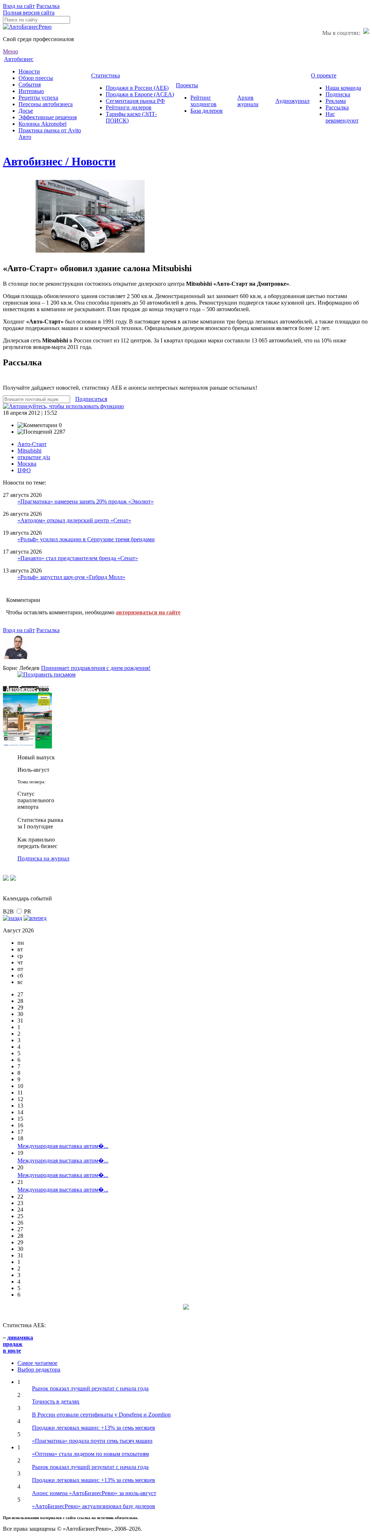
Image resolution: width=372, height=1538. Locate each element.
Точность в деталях (56, 1401)
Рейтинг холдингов (203, 101)
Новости (29, 71)
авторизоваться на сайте (148, 612)
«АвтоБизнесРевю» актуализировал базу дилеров (93, 1506)
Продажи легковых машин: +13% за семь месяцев (93, 1428)
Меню (10, 51)
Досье (26, 111)
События (30, 84)
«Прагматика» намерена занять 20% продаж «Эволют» (85, 501)
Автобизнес (18, 59)
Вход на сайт (19, 6)
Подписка (338, 94)
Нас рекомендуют (342, 117)
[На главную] (27, 27)
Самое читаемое (37, 1363)
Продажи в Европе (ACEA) (140, 94)
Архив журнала (247, 101)
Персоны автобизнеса (46, 104)
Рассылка (48, 6)
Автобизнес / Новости (59, 161)
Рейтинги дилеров (128, 107)
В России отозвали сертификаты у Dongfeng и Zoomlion (101, 1414)
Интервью (31, 91)
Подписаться (91, 399)
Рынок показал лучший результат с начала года (90, 1388)
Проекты (187, 85)
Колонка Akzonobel (42, 124)
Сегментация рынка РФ (135, 101)
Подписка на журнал (43, 858)
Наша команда (343, 88)
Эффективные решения (48, 117)
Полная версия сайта (28, 12)
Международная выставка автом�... (62, 1146)
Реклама (336, 101)
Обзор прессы (36, 78)
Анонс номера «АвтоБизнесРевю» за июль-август (94, 1493)
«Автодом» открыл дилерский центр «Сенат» (74, 520)
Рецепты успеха (38, 98)
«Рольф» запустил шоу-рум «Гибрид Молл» (71, 577)
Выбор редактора (38, 1369)
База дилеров (206, 111)
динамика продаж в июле (18, 1344)
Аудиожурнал (292, 101)
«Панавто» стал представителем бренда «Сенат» (77, 558)
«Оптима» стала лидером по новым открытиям (90, 1454)
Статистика (105, 75)
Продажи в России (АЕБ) (137, 88)
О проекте (323, 75)
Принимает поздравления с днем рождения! (95, 668)
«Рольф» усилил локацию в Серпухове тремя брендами (86, 539)
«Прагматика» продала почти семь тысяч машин (92, 1441)
